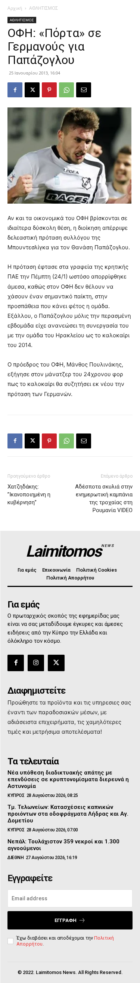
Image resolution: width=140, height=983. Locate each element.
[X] (32, 89)
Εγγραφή (66, 920)
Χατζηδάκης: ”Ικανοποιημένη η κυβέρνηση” (28, 494)
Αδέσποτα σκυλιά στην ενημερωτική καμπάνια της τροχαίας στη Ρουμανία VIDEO (104, 498)
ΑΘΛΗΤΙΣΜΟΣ (43, 8)
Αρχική (14, 8)
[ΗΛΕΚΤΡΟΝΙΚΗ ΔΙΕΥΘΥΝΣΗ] (83, 89)
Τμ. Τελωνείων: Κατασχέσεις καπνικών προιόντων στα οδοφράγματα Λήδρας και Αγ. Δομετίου (67, 814)
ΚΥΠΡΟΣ (15, 795)
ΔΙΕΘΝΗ (15, 857)
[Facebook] (14, 89)
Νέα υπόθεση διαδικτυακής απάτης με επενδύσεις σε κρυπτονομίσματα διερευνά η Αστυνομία (68, 779)
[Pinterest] (49, 89)
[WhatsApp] (66, 89)
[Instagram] (36, 663)
